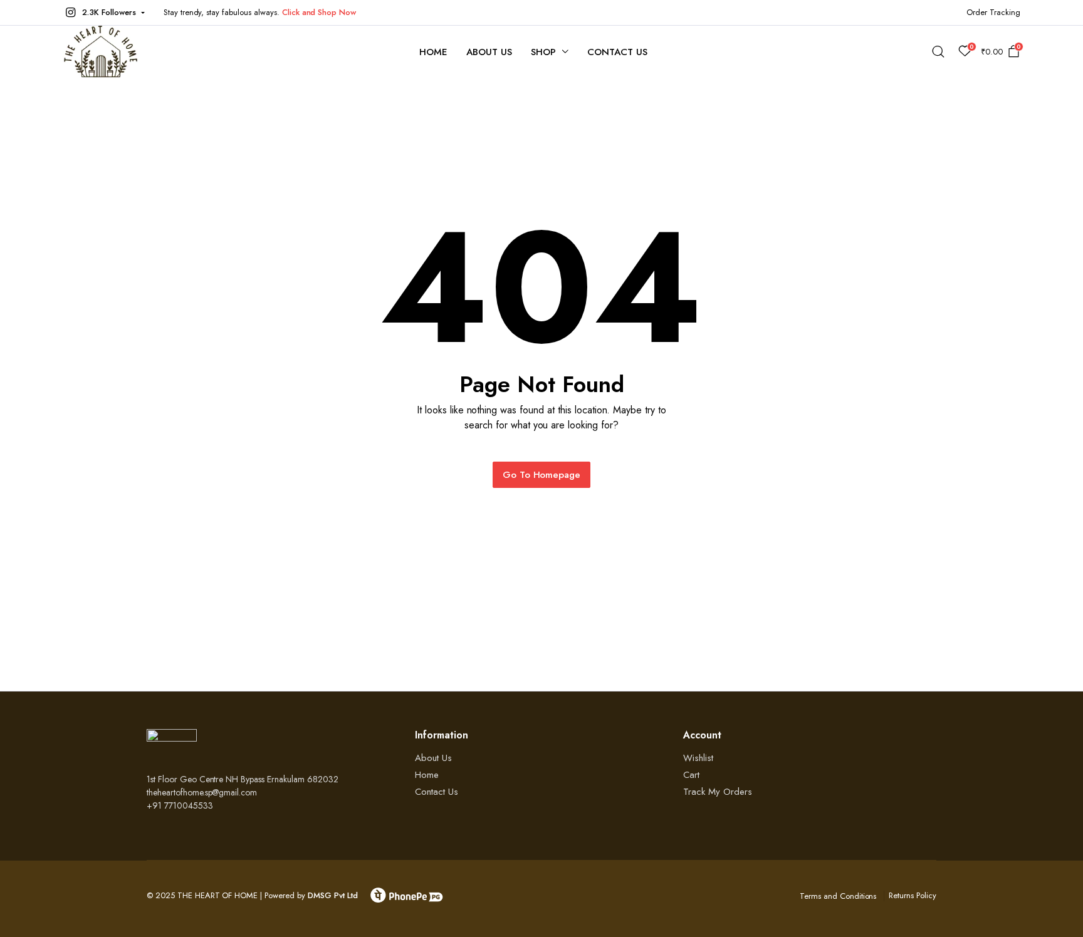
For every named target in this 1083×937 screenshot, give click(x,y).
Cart (691, 775)
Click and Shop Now (319, 12)
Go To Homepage (542, 475)
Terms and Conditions (838, 896)
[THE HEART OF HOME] (101, 51)
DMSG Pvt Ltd (333, 895)
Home (433, 52)
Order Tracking (993, 12)
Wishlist (698, 758)
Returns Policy (912, 895)
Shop (543, 52)
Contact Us (617, 52)
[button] (104, 12)
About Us (489, 52)
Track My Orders (717, 792)
